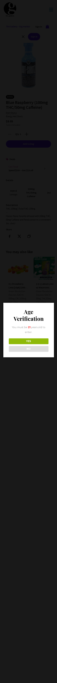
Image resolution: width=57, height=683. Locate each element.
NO (29, 348)
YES (28, 341)
